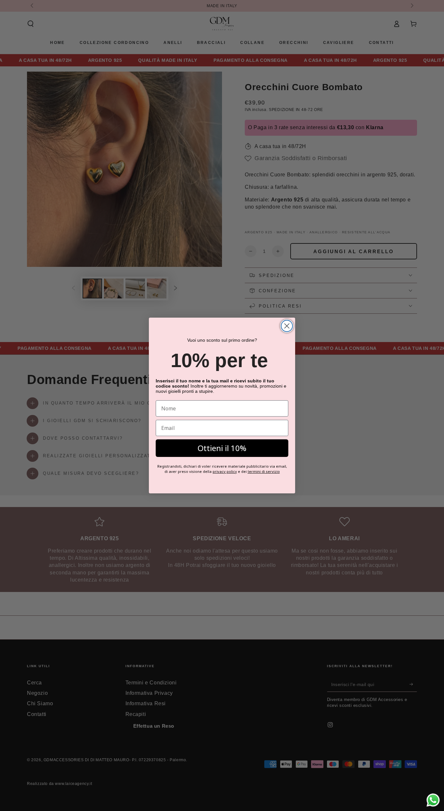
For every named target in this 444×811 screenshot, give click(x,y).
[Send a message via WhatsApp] (433, 800)
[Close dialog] (287, 326)
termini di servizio (264, 471)
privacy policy (225, 471)
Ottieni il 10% (222, 448)
